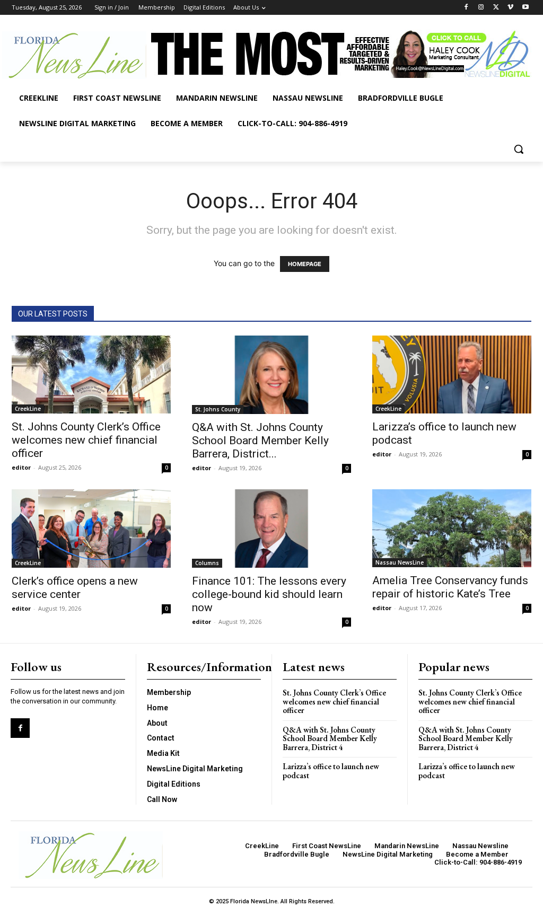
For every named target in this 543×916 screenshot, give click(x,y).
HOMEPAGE (304, 264)
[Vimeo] (510, 8)
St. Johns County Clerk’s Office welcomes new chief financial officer (86, 440)
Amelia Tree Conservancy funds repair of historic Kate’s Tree (450, 587)
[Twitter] (496, 8)
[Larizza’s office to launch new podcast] (451, 374)
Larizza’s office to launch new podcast (331, 770)
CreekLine (28, 408)
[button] (518, 149)
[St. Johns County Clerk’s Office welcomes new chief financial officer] (91, 374)
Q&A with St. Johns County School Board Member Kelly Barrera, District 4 (330, 738)
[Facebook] (466, 8)
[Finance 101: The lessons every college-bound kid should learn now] (271, 528)
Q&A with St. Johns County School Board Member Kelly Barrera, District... (260, 440)
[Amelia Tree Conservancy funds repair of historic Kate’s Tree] (451, 528)
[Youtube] (525, 8)
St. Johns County (217, 409)
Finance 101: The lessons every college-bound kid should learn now (269, 594)
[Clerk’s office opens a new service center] (91, 528)
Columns (207, 563)
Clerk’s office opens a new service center (75, 588)
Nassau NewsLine (399, 562)
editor (21, 467)
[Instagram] (481, 8)
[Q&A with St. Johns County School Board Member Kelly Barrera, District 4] (271, 375)
